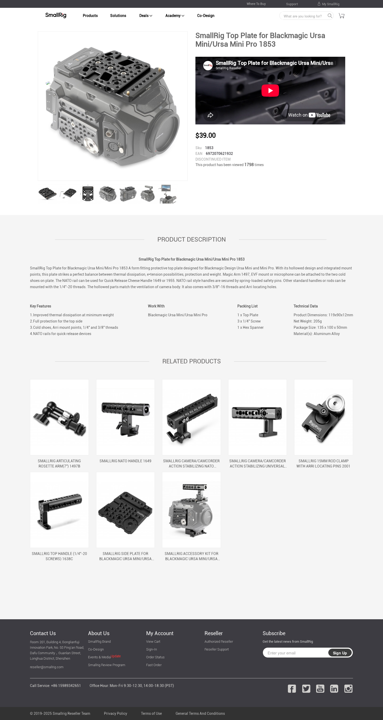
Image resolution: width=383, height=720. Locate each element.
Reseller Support (217, 649)
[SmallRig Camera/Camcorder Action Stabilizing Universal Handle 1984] (257, 417)
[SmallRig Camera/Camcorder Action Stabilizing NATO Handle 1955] (191, 417)
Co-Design (205, 16)
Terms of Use (151, 713)
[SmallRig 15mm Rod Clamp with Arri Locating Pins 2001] (323, 417)
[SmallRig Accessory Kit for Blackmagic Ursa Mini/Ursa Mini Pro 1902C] (191, 510)
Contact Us (43, 633)
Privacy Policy (115, 713)
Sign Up (340, 652)
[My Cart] (342, 16)
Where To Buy (256, 4)
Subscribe (274, 633)
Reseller (214, 633)
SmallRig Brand (99, 641)
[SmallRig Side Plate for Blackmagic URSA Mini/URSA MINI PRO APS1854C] (125, 510)
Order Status (155, 657)
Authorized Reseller (219, 641)
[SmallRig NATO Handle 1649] (125, 417)
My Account (160, 633)
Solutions (118, 16)
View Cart (153, 641)
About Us (98, 633)
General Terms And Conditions (200, 713)
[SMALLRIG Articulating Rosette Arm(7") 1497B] (59, 417)
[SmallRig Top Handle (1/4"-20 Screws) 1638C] (59, 510)
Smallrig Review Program (106, 665)
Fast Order (154, 665)
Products (90, 16)
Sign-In (151, 649)
